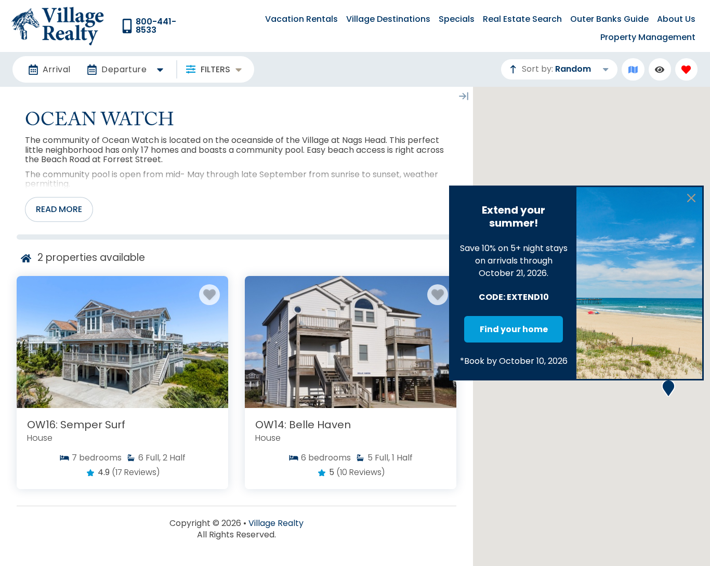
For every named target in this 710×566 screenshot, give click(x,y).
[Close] (691, 198)
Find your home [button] (514, 329)
